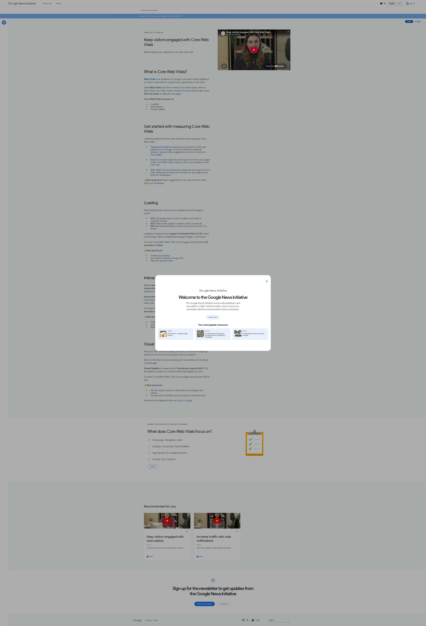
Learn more (213, 317)
